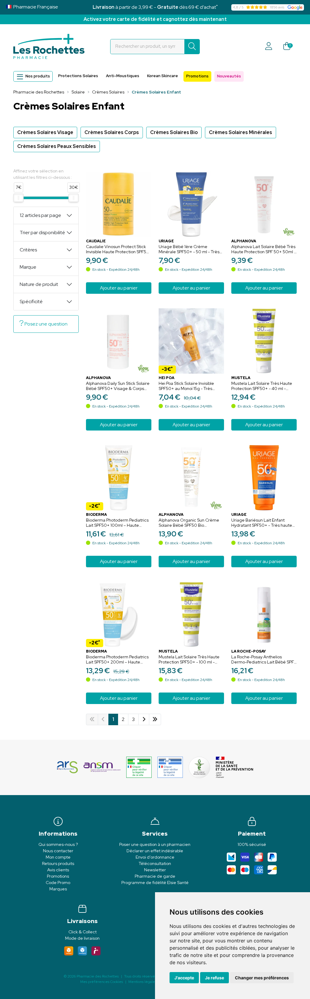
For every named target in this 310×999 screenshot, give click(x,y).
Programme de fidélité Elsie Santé (155, 882)
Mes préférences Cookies (101, 981)
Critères (28, 250)
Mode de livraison (82, 938)
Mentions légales (142, 981)
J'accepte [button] (184, 977)
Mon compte (58, 857)
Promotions (197, 76)
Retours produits (58, 863)
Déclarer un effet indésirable (155, 850)
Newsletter (155, 870)
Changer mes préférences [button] (262, 977)
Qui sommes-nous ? (58, 844)
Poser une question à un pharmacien (154, 844)
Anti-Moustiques (122, 75)
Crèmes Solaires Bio (174, 132)
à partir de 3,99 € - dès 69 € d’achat (155, 7)
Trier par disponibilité (42, 232)
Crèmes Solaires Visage (45, 132)
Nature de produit (39, 284)
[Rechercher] (192, 46)
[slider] (18, 198)
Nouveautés (229, 76)
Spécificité (31, 301)
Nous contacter (58, 850)
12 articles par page (40, 215)
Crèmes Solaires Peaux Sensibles (56, 146)
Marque (28, 267)
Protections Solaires (78, 75)
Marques (58, 889)
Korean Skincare (162, 75)
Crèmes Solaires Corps (111, 132)
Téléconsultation (155, 863)
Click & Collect (82, 932)
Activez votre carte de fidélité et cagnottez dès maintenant (155, 19)
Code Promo (58, 882)
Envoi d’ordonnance (155, 857)
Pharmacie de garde (155, 876)
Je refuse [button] (214, 977)
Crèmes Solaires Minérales (240, 132)
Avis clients (58, 870)
